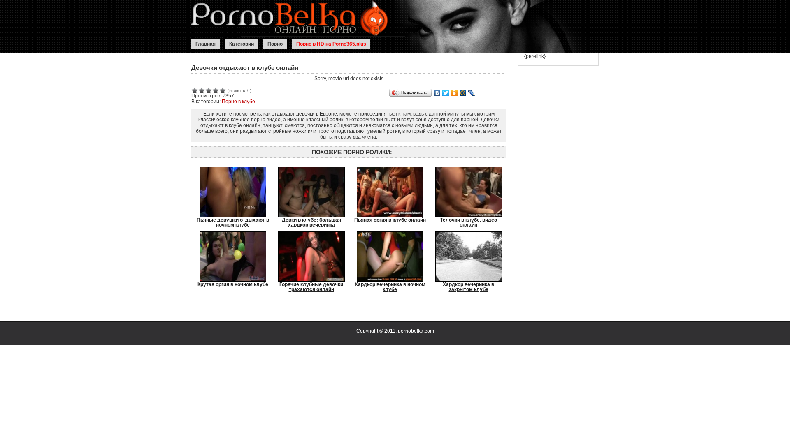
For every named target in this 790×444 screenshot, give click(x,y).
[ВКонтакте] (437, 93)
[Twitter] (445, 93)
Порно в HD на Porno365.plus (331, 44)
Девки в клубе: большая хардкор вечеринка (311, 222)
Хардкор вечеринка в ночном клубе (390, 287)
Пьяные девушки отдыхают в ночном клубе (233, 222)
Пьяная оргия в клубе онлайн (390, 220)
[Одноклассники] (454, 93)
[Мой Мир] (463, 93)
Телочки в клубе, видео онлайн (468, 222)
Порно (275, 44)
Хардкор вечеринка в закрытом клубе (468, 287)
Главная (205, 44)
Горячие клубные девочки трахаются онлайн (311, 287)
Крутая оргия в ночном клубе (233, 284)
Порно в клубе (238, 101)
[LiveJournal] (471, 93)
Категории (241, 44)
